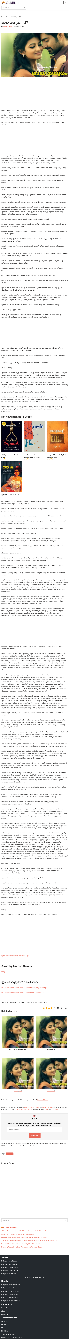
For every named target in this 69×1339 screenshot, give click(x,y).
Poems (37, 1107)
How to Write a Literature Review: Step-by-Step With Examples (21, 1244)
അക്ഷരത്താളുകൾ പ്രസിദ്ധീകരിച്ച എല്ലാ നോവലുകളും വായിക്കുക (24, 987)
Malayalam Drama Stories (9, 1264)
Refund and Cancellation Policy (11, 1337)
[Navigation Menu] (65, 2)
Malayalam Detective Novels (10, 1301)
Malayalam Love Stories (9, 1261)
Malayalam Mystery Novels (10, 1291)
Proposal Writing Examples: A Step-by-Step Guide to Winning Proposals (24, 1237)
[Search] (24, 8)
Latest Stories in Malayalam (23, 1109)
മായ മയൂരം (10, 1154)
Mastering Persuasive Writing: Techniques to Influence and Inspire (22, 1247)
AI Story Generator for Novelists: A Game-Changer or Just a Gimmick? (23, 1231)
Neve (26, 1277)
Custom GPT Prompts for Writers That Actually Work (17, 1234)
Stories (32, 1107)
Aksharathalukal (10, 1227)
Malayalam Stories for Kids (9, 1270)
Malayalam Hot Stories (8, 1274)
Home (3, 17)
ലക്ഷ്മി (3, 971)
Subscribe (34, 1135)
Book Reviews (47, 1107)
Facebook (55, 1109)
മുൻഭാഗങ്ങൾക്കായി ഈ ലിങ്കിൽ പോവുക (15, 955)
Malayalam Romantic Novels (10, 1284)
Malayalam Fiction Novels (9, 1288)
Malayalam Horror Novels (9, 1297)
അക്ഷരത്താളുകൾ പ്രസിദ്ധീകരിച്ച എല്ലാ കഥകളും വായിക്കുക (22, 992)
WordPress (40, 1277)
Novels (26, 1107)
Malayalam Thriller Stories (9, 1267)
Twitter (46, 1109)
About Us (4, 1311)
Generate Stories (42, 1100)
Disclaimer (4, 1331)
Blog (2, 1328)
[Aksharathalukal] (10, 2)
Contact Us (4, 1314)
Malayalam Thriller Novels (9, 1294)
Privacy (3, 1324)
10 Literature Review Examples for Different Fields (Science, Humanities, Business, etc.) (29, 1240)
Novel (7, 17)
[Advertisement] (34, 96)
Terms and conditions (8, 1334)
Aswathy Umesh (7, 26)
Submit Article (5, 1308)
